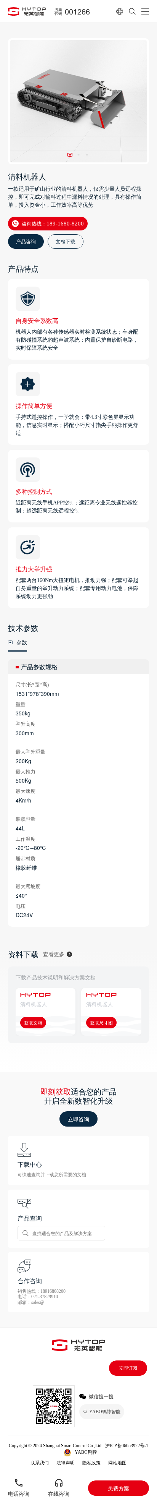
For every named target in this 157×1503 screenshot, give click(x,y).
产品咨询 (26, 241)
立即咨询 (78, 1119)
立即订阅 (128, 1368)
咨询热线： (53, 223)
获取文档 (33, 1022)
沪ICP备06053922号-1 (126, 1445)
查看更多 (53, 954)
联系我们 (39, 1463)
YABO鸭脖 (86, 1452)
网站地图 (117, 1463)
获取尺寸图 (101, 1022)
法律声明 (65, 1463)
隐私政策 (91, 1463)
